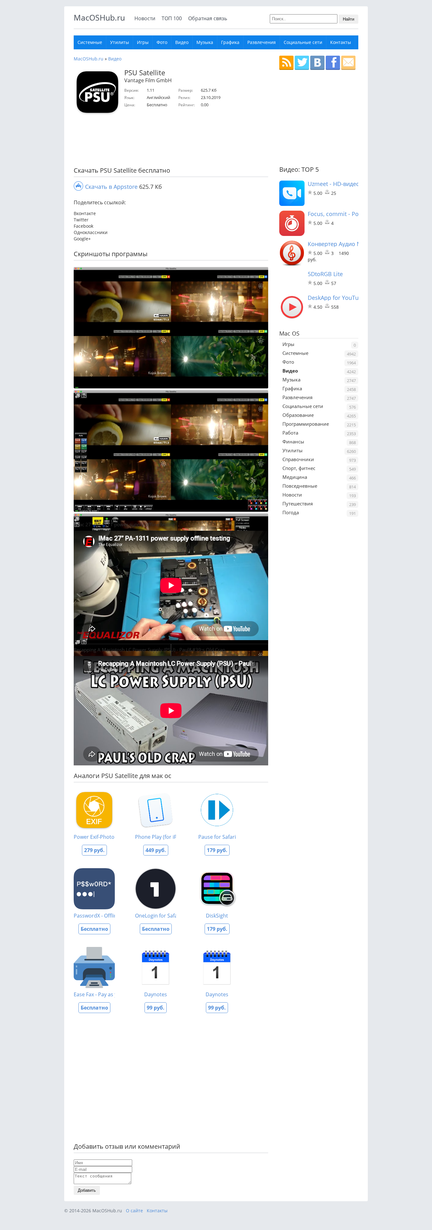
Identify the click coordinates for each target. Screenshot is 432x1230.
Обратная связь (207, 18)
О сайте (134, 1211)
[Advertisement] (168, 142)
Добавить (87, 1190)
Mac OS (289, 333)
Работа (290, 433)
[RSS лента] (286, 63)
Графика (230, 42)
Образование (298, 415)
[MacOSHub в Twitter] (302, 63)
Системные (89, 42)
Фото (162, 42)
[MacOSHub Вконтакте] (317, 63)
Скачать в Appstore (111, 186)
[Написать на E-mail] (348, 63)
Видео (181, 42)
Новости (144, 18)
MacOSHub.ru (99, 17)
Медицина (294, 477)
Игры (143, 42)
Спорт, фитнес (298, 468)
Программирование (305, 424)
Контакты (340, 42)
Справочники (298, 459)
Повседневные (299, 486)
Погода (290, 512)
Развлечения (261, 42)
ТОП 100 (172, 18)
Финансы (293, 441)
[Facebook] (333, 63)
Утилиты (119, 42)
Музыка (204, 42)
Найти (348, 19)
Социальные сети (303, 42)
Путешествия (297, 503)
